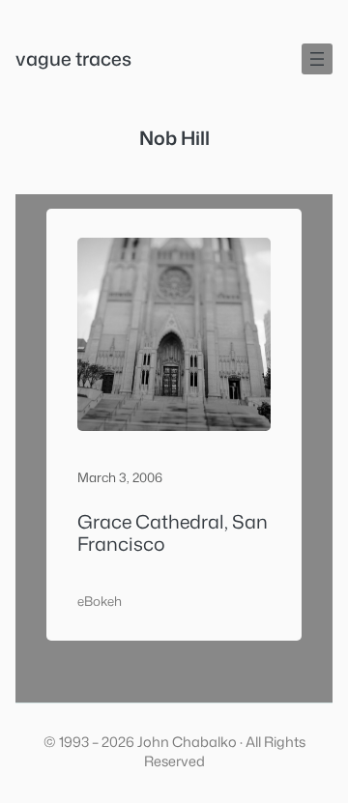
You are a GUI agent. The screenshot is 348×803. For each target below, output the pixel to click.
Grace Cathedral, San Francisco (172, 533)
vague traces (73, 58)
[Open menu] (317, 58)
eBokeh (99, 601)
